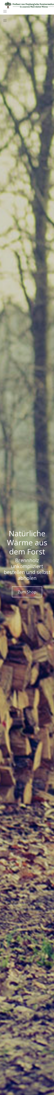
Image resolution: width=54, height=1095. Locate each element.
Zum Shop (27, 591)
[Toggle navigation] (5, 11)
